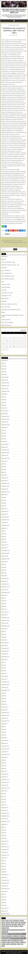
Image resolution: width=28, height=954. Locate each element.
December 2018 (5, 617)
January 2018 (4, 645)
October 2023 (4, 455)
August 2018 (4, 628)
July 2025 (3, 396)
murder (12, 942)
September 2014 (5, 754)
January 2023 (4, 480)
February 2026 (4, 377)
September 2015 (5, 721)
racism (18, 944)
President (4, 944)
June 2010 (3, 897)
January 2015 (4, 743)
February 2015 (4, 740)
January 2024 (4, 447)
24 (6, 346)
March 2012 (4, 838)
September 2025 (5, 391)
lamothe (9, 940)
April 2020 (3, 572)
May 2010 (3, 899)
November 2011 (5, 849)
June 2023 (3, 466)
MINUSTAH (4, 301)
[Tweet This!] (6, 230)
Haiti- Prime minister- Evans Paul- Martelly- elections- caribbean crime (12, 934)
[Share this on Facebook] (9, 230)
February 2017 (4, 676)
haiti (7, 928)
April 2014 (3, 768)
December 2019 (5, 584)
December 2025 (5, 382)
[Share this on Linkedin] (22, 230)
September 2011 (5, 855)
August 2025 (4, 394)
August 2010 (4, 891)
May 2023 (3, 469)
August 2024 (4, 427)
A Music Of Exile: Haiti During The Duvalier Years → (15, 242)
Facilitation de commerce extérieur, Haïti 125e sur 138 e (14, 30)
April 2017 (3, 670)
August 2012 (4, 824)
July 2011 (3, 860)
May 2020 (3, 570)
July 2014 (3, 760)
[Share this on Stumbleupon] (18, 230)
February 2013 (4, 807)
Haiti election (22, 936)
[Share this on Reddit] (15, 230)
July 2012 (3, 827)
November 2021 (5, 519)
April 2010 (3, 902)
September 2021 (5, 525)
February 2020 (4, 578)
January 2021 (4, 547)
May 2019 (3, 603)
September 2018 (5, 626)
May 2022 (3, 503)
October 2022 (4, 489)
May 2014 (3, 765)
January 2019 (4, 614)
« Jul (2, 353)
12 (14, 341)
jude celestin (4, 940)
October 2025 (4, 388)
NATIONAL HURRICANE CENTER (9, 304)
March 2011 (4, 871)
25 (10, 346)
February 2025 (4, 410)
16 (3, 344)
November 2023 (5, 452)
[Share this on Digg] (20, 230)
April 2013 (3, 802)
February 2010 (4, 908)
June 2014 (3, 762)
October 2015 (4, 718)
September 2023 (5, 458)
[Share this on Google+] (11, 230)
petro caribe (23, 942)
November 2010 (5, 883)
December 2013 (5, 779)
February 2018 (4, 642)
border (3, 922)
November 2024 (5, 419)
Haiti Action (4, 267)
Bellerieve (22, 920)
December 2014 (5, 746)
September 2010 (5, 888)
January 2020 (4, 581)
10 (6, 341)
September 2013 (5, 788)
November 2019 (5, 586)
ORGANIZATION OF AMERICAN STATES (10, 309)
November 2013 (5, 782)
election (21, 926)
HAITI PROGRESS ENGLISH (7, 276)
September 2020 (5, 559)
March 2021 (4, 542)
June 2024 (3, 433)
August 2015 (4, 723)
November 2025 (5, 385)
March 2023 (4, 475)
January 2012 (4, 844)
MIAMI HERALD (5, 298)
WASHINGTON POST (6, 325)
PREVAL (3, 312)
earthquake (16, 926)
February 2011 (4, 874)
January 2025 (4, 413)
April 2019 (3, 606)
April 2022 (3, 505)
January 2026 (4, 380)
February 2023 (4, 477)
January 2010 (4, 911)
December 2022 (5, 483)
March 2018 (4, 640)
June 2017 (3, 665)
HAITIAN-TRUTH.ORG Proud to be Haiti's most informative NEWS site (14, 11)
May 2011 (3, 866)
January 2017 (4, 679)
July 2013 (3, 793)
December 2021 (5, 517)
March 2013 (4, 804)
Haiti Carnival (16, 936)
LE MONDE (4, 290)
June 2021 (3, 533)
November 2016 (5, 684)
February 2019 (4, 612)
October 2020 (4, 556)
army (11, 920)
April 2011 (3, 869)
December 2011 (5, 846)
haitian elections (9, 936)
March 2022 (4, 508)
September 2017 (5, 656)
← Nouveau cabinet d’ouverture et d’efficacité (11, 240)
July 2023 (3, 463)
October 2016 (4, 687)
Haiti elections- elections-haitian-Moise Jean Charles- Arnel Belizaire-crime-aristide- (13, 938)
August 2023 (4, 461)
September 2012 (5, 821)
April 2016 (3, 701)
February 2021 (4, 545)
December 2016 (5, 681)
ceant (16, 922)
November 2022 (5, 486)
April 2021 (3, 539)
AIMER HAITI (4, 256)
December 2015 (5, 712)
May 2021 (3, 536)
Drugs (11, 926)
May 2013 (3, 799)
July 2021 (3, 531)
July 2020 (3, 564)
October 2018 (4, 623)
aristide (6, 920)
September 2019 (5, 592)
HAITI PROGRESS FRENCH (7, 279)
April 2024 (3, 438)
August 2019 (4, 595)
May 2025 (3, 402)
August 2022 (4, 494)
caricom (12, 922)
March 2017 (4, 673)
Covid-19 (19, 924)
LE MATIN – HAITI (5, 284)
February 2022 (4, 511)
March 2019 (4, 609)
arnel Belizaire (16, 920)
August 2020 (4, 561)
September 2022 (5, 491)
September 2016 (5, 690)
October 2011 (4, 852)
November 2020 (5, 553)
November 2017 (5, 651)
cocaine (3, 924)
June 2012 (3, 830)
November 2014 (5, 749)
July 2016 (3, 693)
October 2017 (4, 654)
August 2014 (4, 757)
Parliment (17, 942)
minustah (8, 942)
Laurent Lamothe (15, 940)
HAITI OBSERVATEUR (6, 273)
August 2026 (4, 360)
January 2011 (4, 877)
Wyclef (3, 946)
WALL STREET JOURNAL (7, 322)
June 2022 (3, 500)
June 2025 (3, 399)
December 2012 (5, 813)
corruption (14, 924)
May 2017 (3, 667)
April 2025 (3, 405)
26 (14, 346)
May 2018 (3, 637)
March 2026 (4, 374)
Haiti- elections (5, 931)
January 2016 (4, 709)
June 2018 (3, 634)
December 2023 (5, 450)
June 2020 (3, 567)
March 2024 (4, 441)
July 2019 (3, 598)
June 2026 (3, 366)
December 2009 (5, 913)
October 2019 (4, 589)
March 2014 (4, 771)
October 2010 (4, 885)
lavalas (21, 940)
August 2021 (4, 528)
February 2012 (4, 841)
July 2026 (3, 363)
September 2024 (5, 424)
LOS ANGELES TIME (6, 295)
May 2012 (3, 832)
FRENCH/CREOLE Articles (14, 25)
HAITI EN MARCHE (5, 270)
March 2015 (4, 737)
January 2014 (4, 776)
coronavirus (8, 924)
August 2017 (4, 659)
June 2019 (3, 600)
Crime (23, 924)
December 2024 (5, 416)
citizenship (23, 922)
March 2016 (4, 704)
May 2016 (3, 698)
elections (3, 928)
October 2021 (4, 522)
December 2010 (5, 880)
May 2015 (3, 732)
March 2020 (4, 575)
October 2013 (4, 785)
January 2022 (4, 514)
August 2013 (4, 790)
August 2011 (4, 858)
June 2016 (3, 695)
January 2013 (4, 810)
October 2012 (4, 818)
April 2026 (3, 371)
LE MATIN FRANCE (5, 287)
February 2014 (4, 774)
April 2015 (3, 735)
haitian (3, 936)
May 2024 (3, 436)
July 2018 (3, 631)
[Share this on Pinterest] (13, 230)
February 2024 (4, 444)
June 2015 (3, 729)
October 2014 (4, 751)
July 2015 (3, 726)
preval (8, 944)
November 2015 (5, 715)
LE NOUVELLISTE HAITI (7, 292)
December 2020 (5, 550)
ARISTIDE (3, 259)
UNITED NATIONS (5, 319)
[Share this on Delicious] (25, 230)
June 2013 (3, 796)
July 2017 (3, 662)
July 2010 (3, 894)
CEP (19, 922)
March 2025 (4, 408)
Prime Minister (13, 944)
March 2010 (4, 905)
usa (22, 944)
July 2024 (3, 430)
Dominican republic (5, 926)
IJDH (2, 281)
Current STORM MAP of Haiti (8, 262)
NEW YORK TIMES (5, 306)
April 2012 (3, 835)
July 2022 (3, 497)
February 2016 (4, 707)
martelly (3, 942)
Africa (3, 920)
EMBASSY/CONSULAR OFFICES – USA (10, 265)
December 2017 (5, 648)
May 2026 (3, 368)
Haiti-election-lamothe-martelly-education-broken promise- (13, 930)
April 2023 (3, 472)
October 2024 (4, 422)
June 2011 (3, 863)
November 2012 (5, 816)
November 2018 (5, 620)
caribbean (8, 922)
